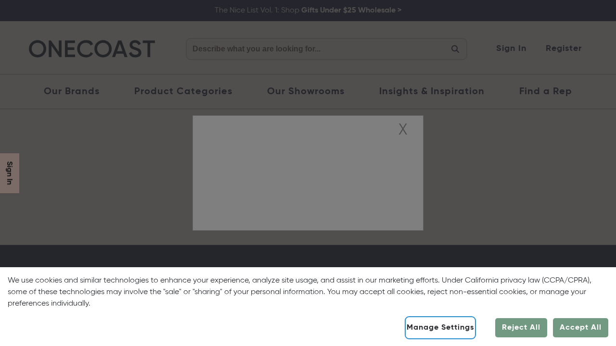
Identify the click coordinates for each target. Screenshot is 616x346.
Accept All (581, 328)
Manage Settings (440, 328)
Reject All (521, 328)
